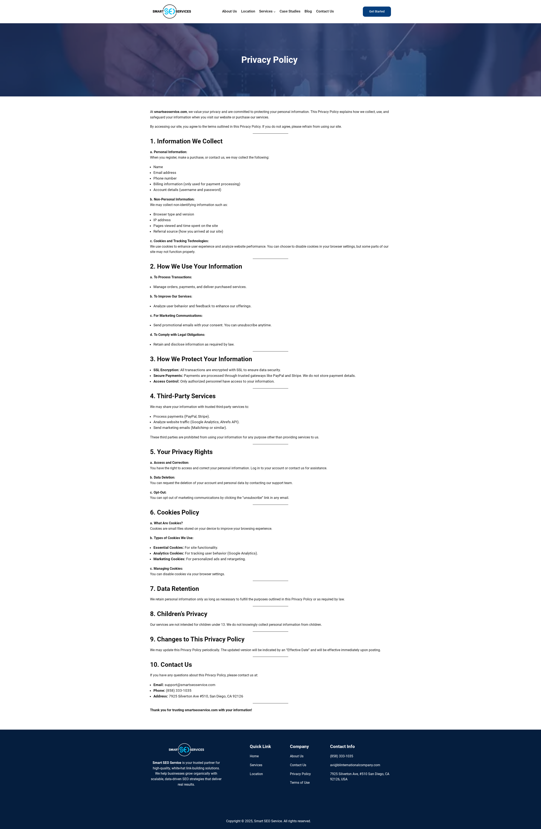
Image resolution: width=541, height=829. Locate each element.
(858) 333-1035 (341, 756)
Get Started (377, 11)
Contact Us (298, 765)
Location (256, 774)
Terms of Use (300, 783)
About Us (296, 756)
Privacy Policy (300, 774)
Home (254, 756)
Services (256, 765)
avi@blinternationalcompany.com (355, 765)
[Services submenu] (274, 12)
